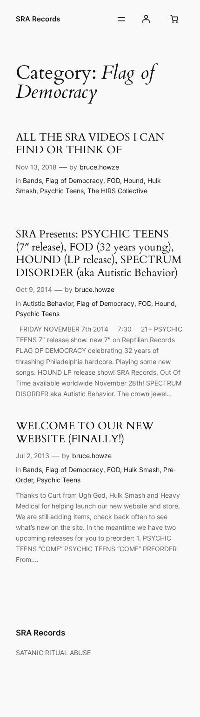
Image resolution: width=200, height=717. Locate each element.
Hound (134, 180)
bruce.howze (99, 167)
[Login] (145, 19)
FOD (113, 180)
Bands (32, 180)
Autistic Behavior (48, 303)
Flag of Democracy (74, 180)
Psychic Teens (62, 191)
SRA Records (38, 19)
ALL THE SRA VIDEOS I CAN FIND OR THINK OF (90, 143)
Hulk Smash (142, 469)
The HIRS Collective (117, 191)
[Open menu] (121, 19)
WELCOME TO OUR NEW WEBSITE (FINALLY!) (84, 432)
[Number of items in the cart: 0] (174, 19)
